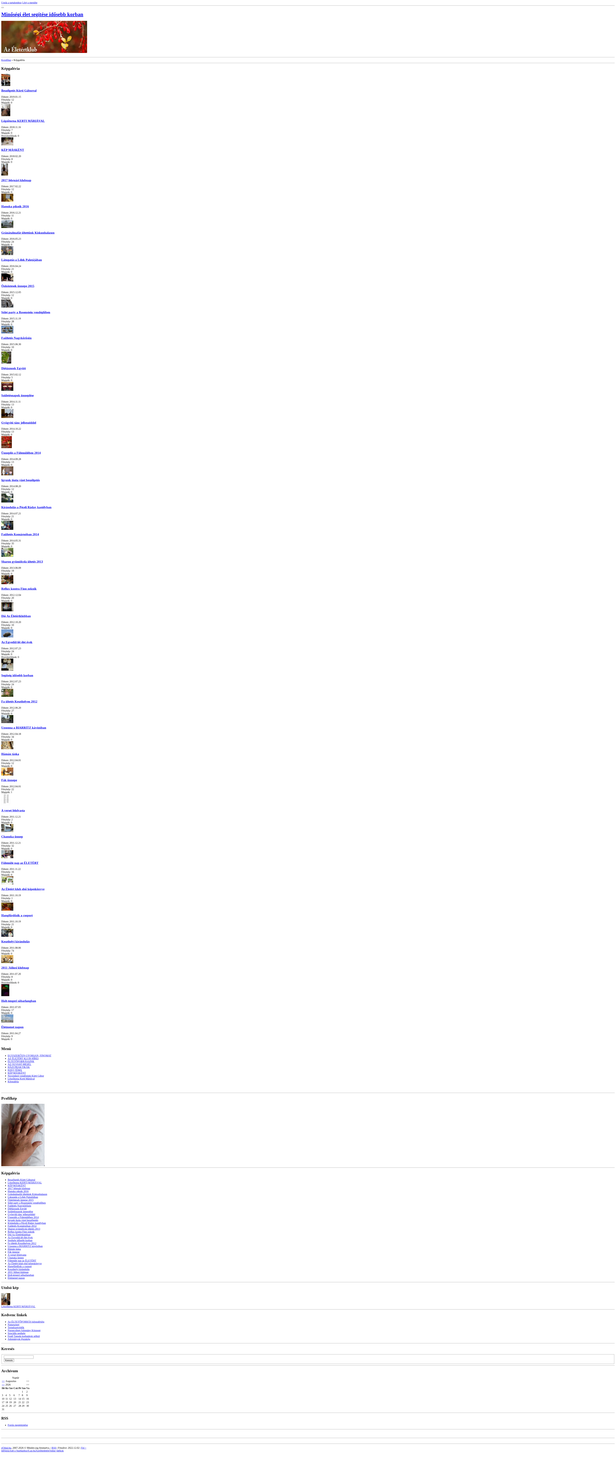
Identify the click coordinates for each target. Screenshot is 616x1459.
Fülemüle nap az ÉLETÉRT (19, 863)
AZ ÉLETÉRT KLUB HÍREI (23, 1058)
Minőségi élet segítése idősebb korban (42, 14)
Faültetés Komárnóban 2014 (20, 534)
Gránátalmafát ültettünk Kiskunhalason (28, 232)
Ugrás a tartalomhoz (11, 2)
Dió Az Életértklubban (16, 616)
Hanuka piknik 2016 (15, 206)
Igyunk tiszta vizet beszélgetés (20, 480)
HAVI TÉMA (15, 1070)
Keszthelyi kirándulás (15, 941)
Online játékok (56, 1450)
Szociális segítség (16, 1333)
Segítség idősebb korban (17, 675)
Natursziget (13, 1324)
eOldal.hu (6, 1447)
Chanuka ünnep (12, 836)
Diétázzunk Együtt (13, 368)
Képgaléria (13, 1081)
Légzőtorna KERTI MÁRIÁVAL (23, 121)
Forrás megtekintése (18, 1425)
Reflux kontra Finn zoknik (19, 588)
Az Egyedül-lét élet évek (16, 642)
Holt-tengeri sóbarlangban (18, 1001)
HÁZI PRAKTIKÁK (19, 1067)
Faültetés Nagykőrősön (16, 338)
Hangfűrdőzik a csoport (17, 915)
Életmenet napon (12, 1027)
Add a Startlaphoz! (18, 1450)
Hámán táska (10, 754)
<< (3, 1381)
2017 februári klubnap (16, 180)
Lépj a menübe (29, 2)
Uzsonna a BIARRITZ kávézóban (23, 727)
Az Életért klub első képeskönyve (22, 889)
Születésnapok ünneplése (17, 395)
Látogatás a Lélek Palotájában (21, 260)
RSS (54, 1447)
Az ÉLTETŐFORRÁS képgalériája (26, 1321)
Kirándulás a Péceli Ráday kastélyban (26, 507)
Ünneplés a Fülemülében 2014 (21, 453)
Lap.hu (32, 1450)
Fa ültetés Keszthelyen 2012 (19, 701)
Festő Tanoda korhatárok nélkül (24, 1336)
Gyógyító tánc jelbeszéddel (18, 422)
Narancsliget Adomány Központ (24, 1330)
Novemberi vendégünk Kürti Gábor (26, 1075)
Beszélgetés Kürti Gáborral (19, 90)
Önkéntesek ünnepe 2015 (17, 286)
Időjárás (5, 1450)
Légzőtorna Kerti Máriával (21, 1078)
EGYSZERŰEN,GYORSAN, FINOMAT (29, 1055)
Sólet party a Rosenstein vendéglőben (25, 312)
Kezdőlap (6, 60)
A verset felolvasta (13, 810)
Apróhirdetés (42, 1450)
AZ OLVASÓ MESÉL (19, 1064)
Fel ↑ (83, 1447)
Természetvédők (16, 1327)
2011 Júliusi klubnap (15, 967)
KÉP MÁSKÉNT (12, 150)
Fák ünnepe (9, 780)
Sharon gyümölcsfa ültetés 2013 (22, 561)
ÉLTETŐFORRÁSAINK (21, 1061)
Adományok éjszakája (19, 1339)
